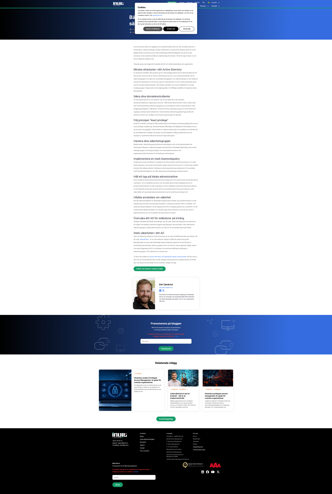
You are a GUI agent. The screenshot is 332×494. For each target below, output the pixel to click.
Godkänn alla (171, 29)
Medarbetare (196, 439)
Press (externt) (144, 451)
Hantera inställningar (153, 29)
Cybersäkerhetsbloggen (147, 439)
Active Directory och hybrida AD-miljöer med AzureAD (168, 257)
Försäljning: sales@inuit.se (120, 445)
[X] (202, 472)
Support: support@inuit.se (120, 443)
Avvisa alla (186, 29)
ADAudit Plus (144, 239)
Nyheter (195, 444)
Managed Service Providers (173, 449)
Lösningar (169, 433)
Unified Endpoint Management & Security (177, 459)
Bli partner (143, 442)
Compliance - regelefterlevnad (174, 436)
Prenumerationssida (199, 450)
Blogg (141, 436)
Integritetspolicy (157, 15)
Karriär (195, 436)
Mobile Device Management (174, 452)
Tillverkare (196, 441)
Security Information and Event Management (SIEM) (174, 455)
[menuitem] (172, 2)
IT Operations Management (173, 441)
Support (142, 445)
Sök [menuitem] (203, 2)
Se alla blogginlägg (166, 419)
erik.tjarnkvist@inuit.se (166, 287)
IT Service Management (172, 444)
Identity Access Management (174, 439)
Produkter (143, 433)
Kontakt (142, 448)
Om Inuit (195, 433)
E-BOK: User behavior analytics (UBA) (149, 269)
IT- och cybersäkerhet (172, 446)
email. (177, 336)
